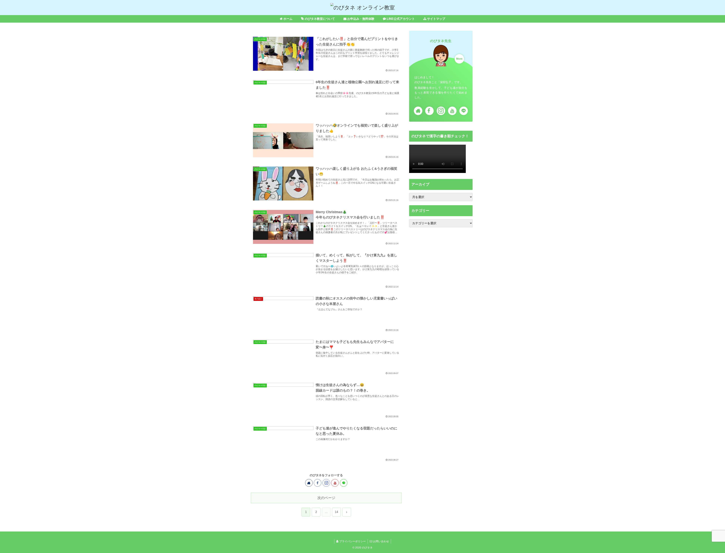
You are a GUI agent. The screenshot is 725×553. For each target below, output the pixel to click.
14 (336, 512)
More (459, 58)
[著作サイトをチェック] (309, 483)
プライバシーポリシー (352, 541)
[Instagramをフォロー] (326, 483)
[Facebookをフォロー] (317, 483)
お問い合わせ (380, 541)
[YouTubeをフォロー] (335, 483)
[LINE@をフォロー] (343, 483)
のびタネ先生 (441, 41)
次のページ (326, 498)
